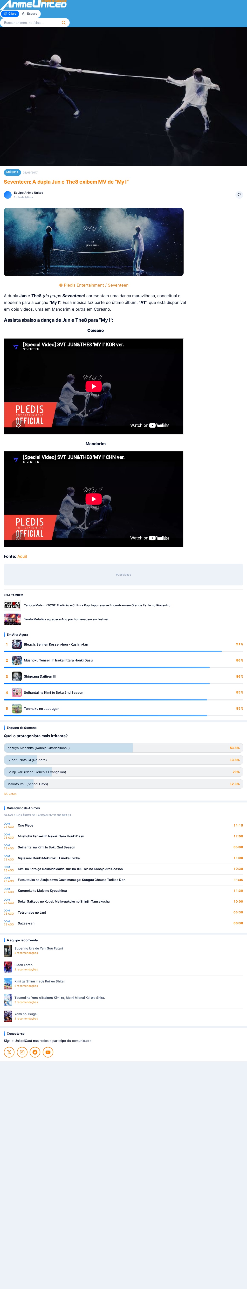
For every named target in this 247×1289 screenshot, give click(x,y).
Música (12, 172)
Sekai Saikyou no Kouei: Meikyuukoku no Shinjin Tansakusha (64, 901)
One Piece (25, 825)
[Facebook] (35, 1052)
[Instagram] (22, 1052)
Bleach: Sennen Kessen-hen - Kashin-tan (56, 644)
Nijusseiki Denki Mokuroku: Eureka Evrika (49, 858)
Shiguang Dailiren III (40, 676)
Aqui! (22, 556)
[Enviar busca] (64, 22)
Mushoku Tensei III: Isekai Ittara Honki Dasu (58, 660)
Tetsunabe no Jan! (32, 912)
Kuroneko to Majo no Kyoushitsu (42, 890)
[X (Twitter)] (9, 1052)
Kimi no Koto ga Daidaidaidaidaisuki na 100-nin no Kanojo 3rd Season (70, 869)
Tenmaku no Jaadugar (41, 709)
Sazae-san (26, 923)
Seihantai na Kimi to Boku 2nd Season (53, 692)
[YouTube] (48, 1052)
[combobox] (29, 22)
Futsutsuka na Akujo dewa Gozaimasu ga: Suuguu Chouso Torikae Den (71, 880)
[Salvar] (239, 195)
